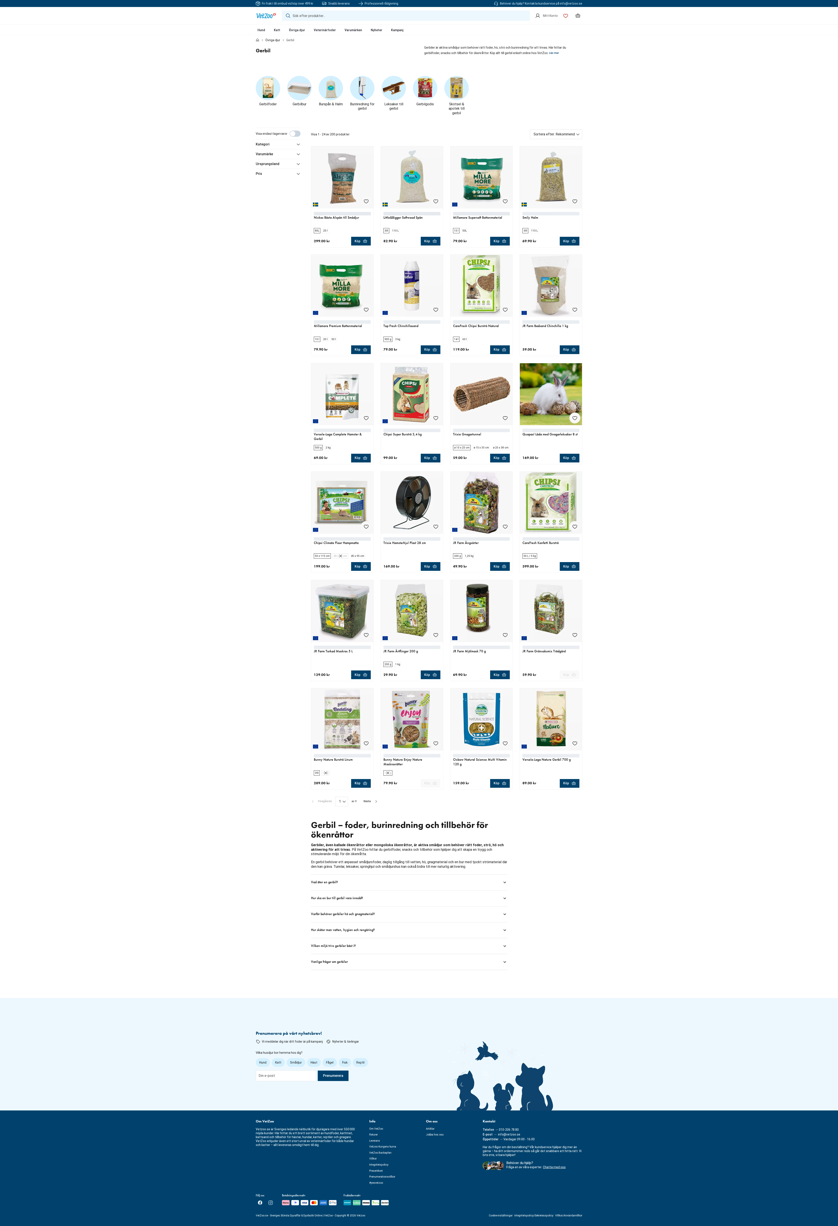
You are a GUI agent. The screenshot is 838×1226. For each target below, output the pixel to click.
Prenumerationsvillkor (382, 1176)
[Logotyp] (266, 15)
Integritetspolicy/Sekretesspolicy (533, 1215)
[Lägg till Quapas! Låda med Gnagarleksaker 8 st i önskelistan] (574, 418)
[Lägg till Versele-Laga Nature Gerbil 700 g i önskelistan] (574, 743)
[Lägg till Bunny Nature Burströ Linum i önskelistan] (366, 743)
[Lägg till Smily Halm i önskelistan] (574, 201)
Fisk (345, 1062)
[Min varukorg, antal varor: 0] (578, 15)
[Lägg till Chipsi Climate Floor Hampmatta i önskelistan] (366, 526)
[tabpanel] (419, 549)
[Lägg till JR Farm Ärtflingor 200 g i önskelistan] (435, 634)
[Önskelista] (565, 15)
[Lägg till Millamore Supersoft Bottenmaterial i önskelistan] (505, 201)
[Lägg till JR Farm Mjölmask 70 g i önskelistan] (505, 634)
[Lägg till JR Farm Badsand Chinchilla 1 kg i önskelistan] (574, 309)
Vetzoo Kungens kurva (382, 1146)
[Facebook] (260, 1202)
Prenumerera (333, 1076)
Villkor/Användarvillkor (568, 1215)
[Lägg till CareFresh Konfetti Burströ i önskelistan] (574, 526)
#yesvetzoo (376, 1182)
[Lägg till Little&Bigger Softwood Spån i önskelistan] (435, 201)
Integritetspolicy (378, 1164)
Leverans (374, 1140)
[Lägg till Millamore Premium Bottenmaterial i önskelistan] (366, 309)
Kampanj (397, 30)
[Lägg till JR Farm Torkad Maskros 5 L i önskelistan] (366, 634)
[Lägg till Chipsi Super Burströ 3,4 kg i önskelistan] (435, 418)
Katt (277, 30)
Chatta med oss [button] (554, 1167)
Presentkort (376, 1170)
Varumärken (353, 30)
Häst (314, 1062)
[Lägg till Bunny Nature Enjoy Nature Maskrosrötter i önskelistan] (435, 743)
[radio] (317, 230)
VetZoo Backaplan (380, 1152)
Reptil (360, 1062)
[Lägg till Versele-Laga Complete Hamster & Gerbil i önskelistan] (366, 418)
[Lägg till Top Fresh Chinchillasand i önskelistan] (435, 309)
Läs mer (554, 53)
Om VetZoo (376, 1128)
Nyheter (376, 30)
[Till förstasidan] (257, 40)
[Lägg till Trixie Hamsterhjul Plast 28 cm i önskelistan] (435, 526)
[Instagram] (270, 1202)
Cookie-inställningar (501, 1215)
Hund (261, 30)
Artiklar (430, 1128)
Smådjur (296, 1062)
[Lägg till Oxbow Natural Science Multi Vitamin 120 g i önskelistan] (505, 743)
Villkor (373, 1158)
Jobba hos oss (435, 1134)
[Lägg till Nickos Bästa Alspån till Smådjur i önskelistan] (366, 201)
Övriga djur (297, 30)
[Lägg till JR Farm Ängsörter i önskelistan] (505, 526)
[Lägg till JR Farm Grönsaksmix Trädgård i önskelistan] (574, 634)
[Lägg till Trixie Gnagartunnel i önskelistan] (505, 418)
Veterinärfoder (325, 30)
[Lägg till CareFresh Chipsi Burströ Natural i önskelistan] (505, 309)
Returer (373, 1134)
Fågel (329, 1062)
